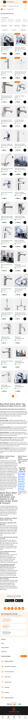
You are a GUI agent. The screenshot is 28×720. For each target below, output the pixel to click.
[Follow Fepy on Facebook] (5, 608)
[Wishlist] (12, 34)
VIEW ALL (23, 656)
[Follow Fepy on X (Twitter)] (8, 608)
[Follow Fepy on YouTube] (22, 608)
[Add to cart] (11, 53)
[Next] (17, 396)
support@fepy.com (7, 620)
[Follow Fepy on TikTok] (19, 608)
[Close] (1, 2)
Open (25, 2)
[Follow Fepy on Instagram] (12, 608)
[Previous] (11, 396)
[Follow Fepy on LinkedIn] (15, 608)
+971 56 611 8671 (6, 632)
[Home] (5, 6)
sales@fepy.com (6, 626)
